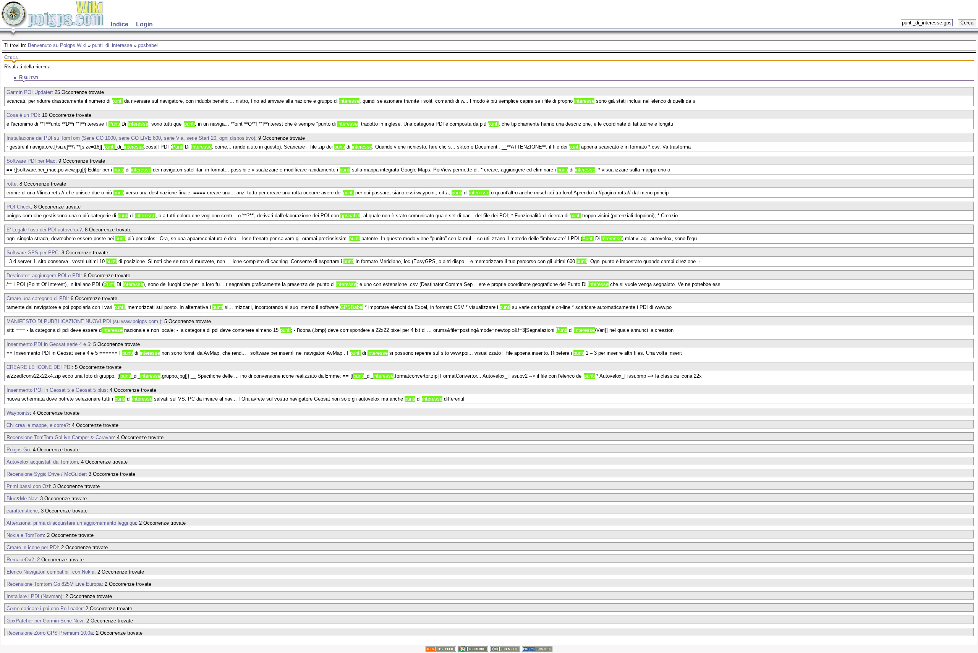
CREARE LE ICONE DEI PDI (39, 367)
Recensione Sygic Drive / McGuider (46, 474)
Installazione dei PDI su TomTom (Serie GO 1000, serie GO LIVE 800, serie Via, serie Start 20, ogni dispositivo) (130, 138)
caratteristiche (22, 511)
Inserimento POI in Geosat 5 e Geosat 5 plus (56, 390)
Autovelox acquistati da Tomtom (42, 462)
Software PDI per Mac (30, 161)
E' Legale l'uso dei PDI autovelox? (44, 230)
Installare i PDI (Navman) (34, 596)
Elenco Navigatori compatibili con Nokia (50, 572)
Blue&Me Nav (21, 498)
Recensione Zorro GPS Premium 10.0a (49, 633)
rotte (11, 184)
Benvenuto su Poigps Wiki (57, 45)
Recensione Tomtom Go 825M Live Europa (54, 584)
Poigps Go (18, 450)
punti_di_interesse (112, 45)
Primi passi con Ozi (28, 486)
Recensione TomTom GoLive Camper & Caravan (60, 437)
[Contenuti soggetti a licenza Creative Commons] (505, 650)
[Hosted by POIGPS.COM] (537, 650)
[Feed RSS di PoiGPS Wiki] (441, 650)
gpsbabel (148, 45)
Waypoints (18, 413)
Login (144, 24)
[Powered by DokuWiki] (473, 650)
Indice (119, 24)
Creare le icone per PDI (32, 547)
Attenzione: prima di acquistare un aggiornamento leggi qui (71, 523)
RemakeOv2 (20, 559)
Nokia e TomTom (25, 535)
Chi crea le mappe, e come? (37, 425)
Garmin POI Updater (29, 92)
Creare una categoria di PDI (37, 298)
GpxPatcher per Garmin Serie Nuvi (44, 621)
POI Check (18, 207)
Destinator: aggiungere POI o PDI (43, 275)
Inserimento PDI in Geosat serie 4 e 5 (48, 344)
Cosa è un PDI (22, 115)
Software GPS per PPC (32, 252)
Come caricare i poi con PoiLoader (44, 608)
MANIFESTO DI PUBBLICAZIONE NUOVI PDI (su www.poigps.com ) (83, 321)
